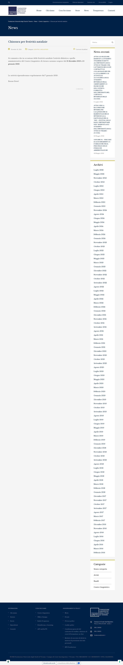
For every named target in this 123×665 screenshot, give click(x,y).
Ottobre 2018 (99, 456)
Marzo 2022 (98, 303)
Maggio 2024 (99, 222)
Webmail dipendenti (78, 2)
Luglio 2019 (98, 420)
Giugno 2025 (99, 190)
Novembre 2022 (100, 275)
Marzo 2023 (98, 263)
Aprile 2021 (98, 335)
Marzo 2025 (98, 198)
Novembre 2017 (100, 500)
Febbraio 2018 (99, 488)
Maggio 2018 (99, 476)
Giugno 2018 (99, 472)
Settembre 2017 (100, 508)
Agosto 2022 (99, 287)
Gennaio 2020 (100, 395)
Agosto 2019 (99, 416)
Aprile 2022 (98, 299)
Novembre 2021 (100, 319)
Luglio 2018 (98, 468)
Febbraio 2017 (99, 520)
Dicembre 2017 (100, 496)
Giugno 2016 (99, 540)
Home (39, 11)
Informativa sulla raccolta (49, 663)
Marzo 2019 (98, 436)
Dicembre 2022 (100, 271)
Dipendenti (14, 625)
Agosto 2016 (99, 532)
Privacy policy (69, 621)
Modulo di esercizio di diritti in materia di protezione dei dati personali (75, 640)
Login (111, 2)
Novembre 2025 (100, 178)
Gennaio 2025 (99, 206)
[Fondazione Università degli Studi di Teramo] (17, 10)
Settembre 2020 (100, 363)
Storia (12, 621)
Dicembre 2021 (100, 315)
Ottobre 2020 (99, 359)
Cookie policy (69, 625)
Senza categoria (100, 569)
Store (77, 11)
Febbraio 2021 (99, 343)
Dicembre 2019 (100, 399)
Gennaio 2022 (99, 311)
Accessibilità (102, 2)
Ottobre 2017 (99, 504)
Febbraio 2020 (99, 391)
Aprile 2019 (98, 432)
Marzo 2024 (98, 230)
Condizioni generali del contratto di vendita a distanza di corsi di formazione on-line (76, 631)
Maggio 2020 (99, 379)
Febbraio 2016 (99, 553)
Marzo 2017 (98, 516)
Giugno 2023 (99, 254)
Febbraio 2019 (99, 440)
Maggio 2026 (99, 174)
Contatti (111, 11)
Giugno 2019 (99, 424)
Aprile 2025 (98, 194)
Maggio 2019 (99, 428)
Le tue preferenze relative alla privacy (66, 663)
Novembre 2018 (100, 452)
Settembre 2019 (100, 412)
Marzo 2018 (98, 484)
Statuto (12, 617)
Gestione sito (91, 2)
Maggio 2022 (99, 295)
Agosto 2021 (99, 331)
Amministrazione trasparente (61, 2)
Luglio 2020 (99, 371)
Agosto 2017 (98, 512)
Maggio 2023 (99, 259)
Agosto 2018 (99, 464)
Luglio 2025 (98, 186)
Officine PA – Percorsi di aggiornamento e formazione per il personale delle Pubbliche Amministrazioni (102, 145)
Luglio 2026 (98, 170)
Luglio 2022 (98, 291)
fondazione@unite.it (99, 635)
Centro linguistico (43, 613)
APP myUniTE (42, 629)
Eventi (67, 617)
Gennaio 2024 (99, 238)
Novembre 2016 (100, 528)
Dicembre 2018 (100, 448)
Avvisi (96, 575)
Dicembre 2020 (100, 351)
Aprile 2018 (98, 480)
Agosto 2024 (99, 214)
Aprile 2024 (98, 226)
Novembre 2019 (100, 404)
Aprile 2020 (98, 383)
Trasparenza (98, 11)
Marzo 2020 (98, 387)
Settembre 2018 (100, 460)
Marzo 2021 (98, 339)
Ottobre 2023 (99, 246)
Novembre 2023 (100, 242)
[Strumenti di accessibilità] (8, 661)
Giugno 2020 (99, 375)
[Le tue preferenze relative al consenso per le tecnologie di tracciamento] (119, 661)
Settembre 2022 (100, 283)
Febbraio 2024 (99, 234)
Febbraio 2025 (99, 202)
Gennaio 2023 (99, 267)
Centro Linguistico (41, 49)
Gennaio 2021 (99, 347)
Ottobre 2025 (99, 182)
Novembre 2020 (100, 355)
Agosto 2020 (99, 367)
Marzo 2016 (98, 549)
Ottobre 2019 (99, 408)
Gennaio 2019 (99, 444)
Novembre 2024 (100, 210)
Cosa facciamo (65, 11)
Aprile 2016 (98, 545)
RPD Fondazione (70, 647)
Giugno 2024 (99, 218)
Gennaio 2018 (99, 492)
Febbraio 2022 (99, 307)
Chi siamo (50, 11)
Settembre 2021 (100, 327)
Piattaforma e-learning (45, 625)
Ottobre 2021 (99, 323)
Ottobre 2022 (99, 279)
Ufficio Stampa (42, 617)
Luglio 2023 (98, 250)
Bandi (96, 581)
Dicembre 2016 (100, 524)
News (86, 11)
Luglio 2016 (98, 536)
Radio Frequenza (43, 621)
